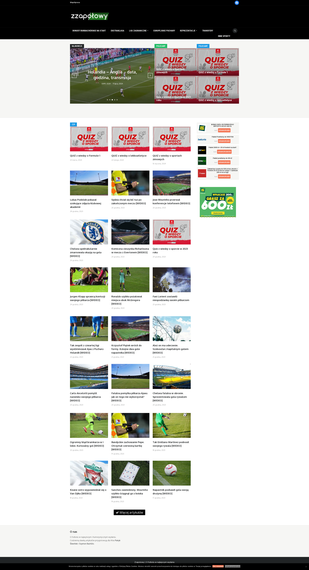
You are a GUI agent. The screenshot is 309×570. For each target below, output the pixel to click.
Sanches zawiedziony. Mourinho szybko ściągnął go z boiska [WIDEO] (129, 493)
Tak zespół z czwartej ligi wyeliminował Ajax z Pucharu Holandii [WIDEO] (87, 349)
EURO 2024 (106, 84)
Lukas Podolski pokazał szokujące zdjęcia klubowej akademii (85, 203)
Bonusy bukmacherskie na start (89, 30)
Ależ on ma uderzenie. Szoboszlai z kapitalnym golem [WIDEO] (171, 349)
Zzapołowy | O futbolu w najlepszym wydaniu (154, 562)
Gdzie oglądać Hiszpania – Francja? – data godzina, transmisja (112, 71)
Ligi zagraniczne (138, 30)
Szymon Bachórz (86, 543)
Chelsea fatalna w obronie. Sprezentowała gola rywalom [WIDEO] (170, 397)
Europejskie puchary (164, 30)
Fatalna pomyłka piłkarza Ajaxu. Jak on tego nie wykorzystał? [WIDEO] (129, 397)
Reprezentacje (187, 30)
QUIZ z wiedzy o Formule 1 (85, 155)
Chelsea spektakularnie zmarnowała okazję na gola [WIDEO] (85, 252)
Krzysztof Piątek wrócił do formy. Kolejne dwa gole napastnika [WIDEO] (126, 349)
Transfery (207, 30)
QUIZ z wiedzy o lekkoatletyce (129, 155)
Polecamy (160, 46)
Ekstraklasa (117, 30)
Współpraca (75, 2)
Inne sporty (224, 36)
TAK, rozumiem (218, 566)
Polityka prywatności (232, 566)
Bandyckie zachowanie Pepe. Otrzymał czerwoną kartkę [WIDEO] (127, 446)
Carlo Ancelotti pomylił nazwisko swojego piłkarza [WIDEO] (85, 397)
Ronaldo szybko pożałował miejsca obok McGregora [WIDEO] (126, 300)
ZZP (73, 124)
